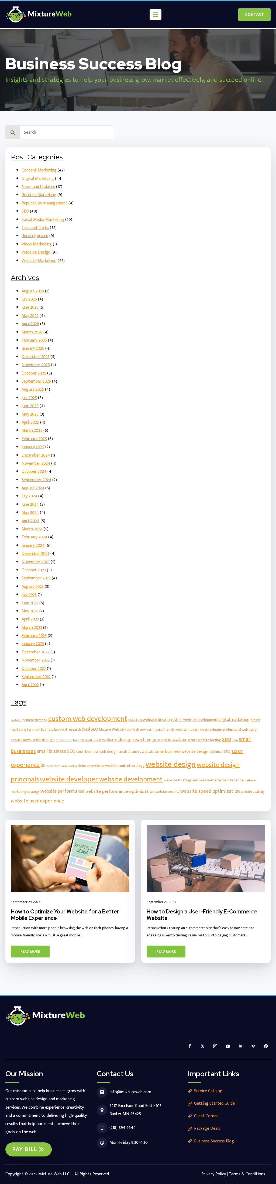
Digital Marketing (38, 178)
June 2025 (30, 406)
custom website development (194, 720)
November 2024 (36, 463)
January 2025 (33, 447)
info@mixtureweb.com (130, 1092)
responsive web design (33, 739)
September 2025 (36, 381)
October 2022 (34, 668)
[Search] (13, 133)
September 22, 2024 (161, 902)
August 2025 (33, 389)
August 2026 (33, 291)
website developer (69, 779)
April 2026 (30, 324)
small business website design (181, 751)
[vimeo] (253, 1046)
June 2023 (30, 603)
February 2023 (34, 635)
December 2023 (35, 553)
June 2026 (30, 307)
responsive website (67, 740)
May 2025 (30, 414)
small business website (136, 752)
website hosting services (185, 780)
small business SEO (56, 751)
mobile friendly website (170, 730)
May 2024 (30, 512)
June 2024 (30, 504)
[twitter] (202, 1046)
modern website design (205, 730)
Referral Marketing (39, 194)
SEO (25, 211)
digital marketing (234, 719)
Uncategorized (35, 236)
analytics (16, 720)
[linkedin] (240, 1046)
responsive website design (106, 739)
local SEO (90, 729)
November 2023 (36, 562)
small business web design (97, 752)
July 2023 (29, 594)
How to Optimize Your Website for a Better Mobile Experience (65, 914)
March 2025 (32, 430)
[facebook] (190, 1046)
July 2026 (29, 299)
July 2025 (29, 398)
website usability (253, 792)
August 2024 (33, 488)
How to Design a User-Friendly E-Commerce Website (202, 914)
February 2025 (34, 439)
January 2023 (33, 643)
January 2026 (33, 348)
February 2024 (34, 537)
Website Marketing (39, 260)
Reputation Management (44, 203)
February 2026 (34, 340)
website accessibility (89, 766)
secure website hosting (204, 740)
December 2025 (36, 356)
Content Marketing (39, 170)
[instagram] (215, 1046)
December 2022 (35, 652)
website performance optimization (120, 791)
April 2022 (30, 685)
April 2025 (30, 422)
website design (171, 764)
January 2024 (33, 545)
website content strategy (124, 766)
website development (131, 779)
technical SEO (219, 752)
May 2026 (30, 315)
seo (226, 739)
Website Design (36, 252)
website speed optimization (210, 791)
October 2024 (34, 471)
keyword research (67, 730)
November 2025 (36, 365)
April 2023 (30, 619)
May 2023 (30, 611)
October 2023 (34, 570)
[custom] (266, 1046)
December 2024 (36, 455)
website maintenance (225, 780)
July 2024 (29, 496)
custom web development (87, 719)
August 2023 (33, 586)
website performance (62, 791)
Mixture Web (109, 730)
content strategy (35, 720)
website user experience (37, 801)
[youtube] (228, 1046)
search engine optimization (159, 739)
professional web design (240, 730)
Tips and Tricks (35, 227)
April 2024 (30, 521)
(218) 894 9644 (122, 1127)
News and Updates (38, 186)
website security (167, 792)
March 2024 (32, 529)
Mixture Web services (135, 730)
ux (43, 765)
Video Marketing (37, 244)
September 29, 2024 (25, 902)
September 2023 (36, 578)
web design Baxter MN (60, 766)
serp (235, 740)
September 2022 (36, 676)
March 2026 (32, 332)
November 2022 (36, 660)
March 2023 (32, 627)
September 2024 (36, 480)
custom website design (149, 719)
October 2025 (34, 373)
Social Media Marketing (43, 219)
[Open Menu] (155, 14)
